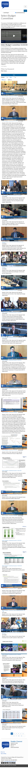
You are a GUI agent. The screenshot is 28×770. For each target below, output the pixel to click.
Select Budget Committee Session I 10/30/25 (11, 312)
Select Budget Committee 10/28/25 (9, 412)
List (5, 79)
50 (15, 77)
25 (11, 77)
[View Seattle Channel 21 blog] (13, 762)
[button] (14, 35)
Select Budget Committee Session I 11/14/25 (11, 195)
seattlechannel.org (20, 12)
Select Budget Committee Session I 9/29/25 (11, 723)
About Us (3, 751)
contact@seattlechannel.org (10, 761)
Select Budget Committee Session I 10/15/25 (11, 540)
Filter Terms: (4, 70)
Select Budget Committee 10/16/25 (9, 515)
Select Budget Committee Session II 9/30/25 (11, 677)
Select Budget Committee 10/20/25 (9, 449)
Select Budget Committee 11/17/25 (9, 120)
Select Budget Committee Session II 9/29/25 (11, 699)
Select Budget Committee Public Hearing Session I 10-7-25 (13, 611)
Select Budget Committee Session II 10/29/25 (12, 388)
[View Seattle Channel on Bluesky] (9, 762)
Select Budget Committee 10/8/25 (9, 588)
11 (21, 735)
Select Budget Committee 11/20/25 (9, 95)
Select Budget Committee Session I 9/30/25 (11, 654)
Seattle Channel (16, 741)
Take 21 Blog (3, 753)
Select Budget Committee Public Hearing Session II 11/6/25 (13, 267)
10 (7, 77)
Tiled (10, 79)
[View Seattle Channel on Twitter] (4, 762)
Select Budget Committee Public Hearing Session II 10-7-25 (13, 633)
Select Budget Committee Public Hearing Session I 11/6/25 (13, 242)
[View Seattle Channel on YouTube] (11, 762)
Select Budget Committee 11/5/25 (9, 290)
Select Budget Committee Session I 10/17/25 (11, 470)
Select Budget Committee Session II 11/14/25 (12, 219)
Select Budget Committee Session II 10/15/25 (12, 565)
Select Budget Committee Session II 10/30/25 (12, 337)
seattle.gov (6, 12)
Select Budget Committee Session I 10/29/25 (11, 360)
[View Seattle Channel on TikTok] (7, 762)
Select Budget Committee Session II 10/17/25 (12, 494)
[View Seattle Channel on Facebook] (2, 762)
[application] (14, 36)
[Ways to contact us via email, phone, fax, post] (14, 762)
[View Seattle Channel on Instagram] (6, 762)
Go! (25, 10)
